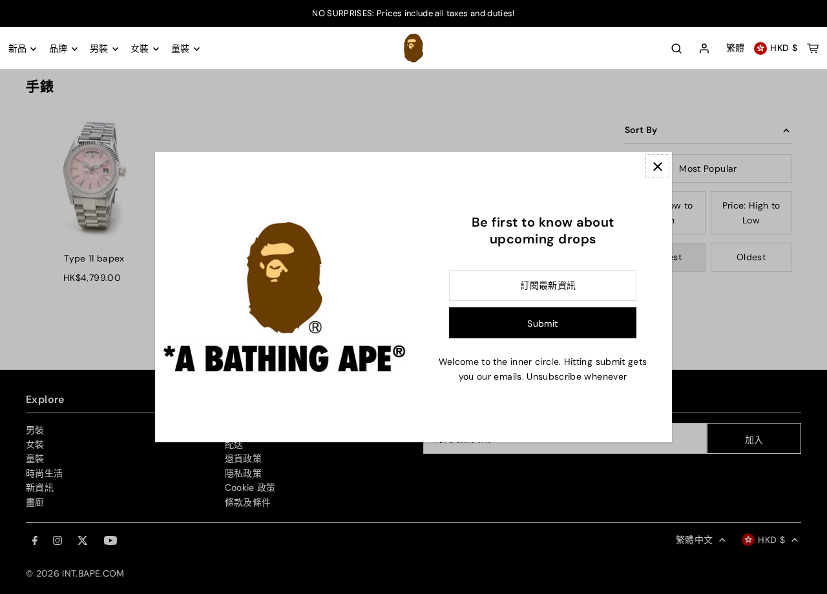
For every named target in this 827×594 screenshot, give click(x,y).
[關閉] (657, 166)
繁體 (735, 48)
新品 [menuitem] (17, 49)
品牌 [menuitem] (58, 49)
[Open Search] (676, 48)
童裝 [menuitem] (180, 49)
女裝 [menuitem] (140, 49)
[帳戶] (704, 49)
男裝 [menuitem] (99, 49)
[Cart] (813, 48)
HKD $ (783, 48)
